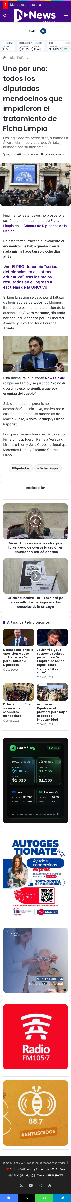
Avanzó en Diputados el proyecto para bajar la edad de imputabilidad (52, 712)
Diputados (22, 468)
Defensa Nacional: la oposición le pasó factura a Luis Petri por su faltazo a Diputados (18, 657)
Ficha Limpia (48, 468)
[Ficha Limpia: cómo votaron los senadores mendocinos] (18, 692)
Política (22, 58)
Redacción (12, 154)
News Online (55, 378)
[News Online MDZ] (35, 15)
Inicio (10, 58)
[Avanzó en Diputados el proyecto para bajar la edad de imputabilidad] (52, 692)
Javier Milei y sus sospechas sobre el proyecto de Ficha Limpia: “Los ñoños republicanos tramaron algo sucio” (51, 661)
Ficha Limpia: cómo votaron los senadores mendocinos (17, 710)
